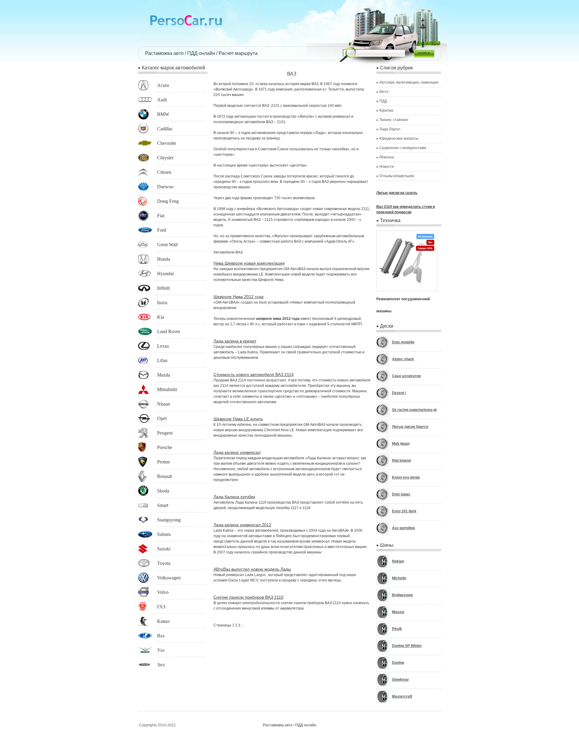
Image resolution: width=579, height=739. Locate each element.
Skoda (163, 490)
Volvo (163, 592)
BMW (163, 114)
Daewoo (165, 186)
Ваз (160, 635)
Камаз (163, 621)
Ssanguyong (169, 519)
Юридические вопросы (399, 138)
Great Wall (167, 244)
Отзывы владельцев (396, 176)
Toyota (163, 563)
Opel (161, 418)
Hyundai (165, 273)
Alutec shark (403, 359)
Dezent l (399, 393)
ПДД (383, 101)
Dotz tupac (401, 494)
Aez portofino (403, 528)
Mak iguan (401, 443)
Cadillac (165, 128)
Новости (386, 166)
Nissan (163, 403)
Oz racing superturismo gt (414, 410)
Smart (162, 505)
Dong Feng (168, 201)
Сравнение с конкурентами (402, 148)
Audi (162, 99)
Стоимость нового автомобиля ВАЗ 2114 (254, 374)
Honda (163, 259)
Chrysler (165, 157)
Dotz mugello (403, 342)
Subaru (164, 534)
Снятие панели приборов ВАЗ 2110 (248, 597)
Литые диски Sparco (410, 427)
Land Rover (168, 331)
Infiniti (163, 288)
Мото (383, 92)
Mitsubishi (167, 389)
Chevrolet (166, 143)
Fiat (160, 215)
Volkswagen (169, 577)
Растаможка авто (164, 53)
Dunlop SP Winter (407, 646)
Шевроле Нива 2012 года (239, 296)
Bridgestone (402, 595)
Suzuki (163, 548)
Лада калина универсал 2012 (242, 524)
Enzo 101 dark (404, 511)
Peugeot (164, 432)
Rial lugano (401, 460)
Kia (160, 317)
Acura (163, 85)
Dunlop (398, 663)
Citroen (164, 172)
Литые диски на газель (396, 193)
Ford (161, 230)
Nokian (398, 561)
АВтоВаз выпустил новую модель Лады (252, 569)
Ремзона (386, 157)
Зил (161, 664)
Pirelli (397, 629)
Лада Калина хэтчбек (234, 496)
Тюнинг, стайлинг (393, 120)
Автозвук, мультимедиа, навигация (408, 82)
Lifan (162, 360)
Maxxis (398, 612)
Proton (163, 461)
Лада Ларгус (389, 129)
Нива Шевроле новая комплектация (249, 263)
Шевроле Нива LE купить (238, 418)
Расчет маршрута (238, 53)
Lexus (163, 346)
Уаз (160, 650)
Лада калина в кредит (235, 341)
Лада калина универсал (237, 452)
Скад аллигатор (406, 376)
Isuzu (162, 302)
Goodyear (400, 679)
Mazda (163, 374)
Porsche (164, 447)
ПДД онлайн (201, 53)
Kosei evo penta (406, 477)
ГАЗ (161, 606)
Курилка (386, 110)
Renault (164, 476)
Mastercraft (402, 696)
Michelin (399, 578)
